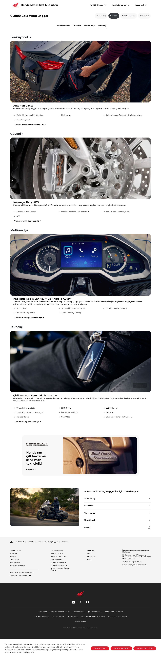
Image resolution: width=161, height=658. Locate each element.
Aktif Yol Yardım (57, 553)
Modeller (13, 556)
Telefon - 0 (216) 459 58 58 (132, 562)
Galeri (89, 559)
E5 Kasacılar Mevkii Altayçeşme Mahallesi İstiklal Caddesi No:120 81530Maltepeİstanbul (136, 557)
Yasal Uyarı (42, 611)
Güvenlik (77, 25)
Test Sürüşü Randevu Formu (20, 575)
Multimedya (89, 25)
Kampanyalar (15, 562)
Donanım (113, 16)
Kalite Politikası (72, 616)
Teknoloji (102, 25)
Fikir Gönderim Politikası (117, 616)
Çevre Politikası (58, 616)
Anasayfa (13, 553)
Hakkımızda (91, 556)
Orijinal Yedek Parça (58, 562)
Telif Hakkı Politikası (41, 616)
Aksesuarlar (144, 16)
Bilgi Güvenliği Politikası (114, 611)
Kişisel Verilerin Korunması (60, 611)
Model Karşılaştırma (17, 565)
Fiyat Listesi (14, 559)
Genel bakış (101, 16)
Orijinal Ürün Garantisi (59, 565)
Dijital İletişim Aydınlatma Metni (93, 616)
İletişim (89, 553)
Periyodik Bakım (57, 559)
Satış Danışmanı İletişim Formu (21, 572)
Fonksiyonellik (63, 25)
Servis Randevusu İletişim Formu (60, 569)
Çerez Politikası (78, 611)
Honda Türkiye (80, 621)
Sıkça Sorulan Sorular (59, 556)
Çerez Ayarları (96, 611)
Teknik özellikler (128, 16)
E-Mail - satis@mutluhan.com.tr (134, 565)
